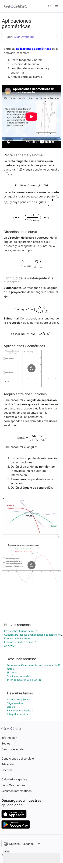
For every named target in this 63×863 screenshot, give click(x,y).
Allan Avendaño (24, 37)
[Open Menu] (57, 6)
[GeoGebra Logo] (15, 6)
